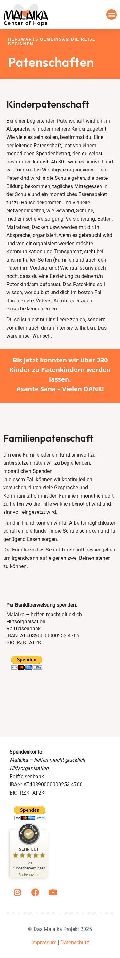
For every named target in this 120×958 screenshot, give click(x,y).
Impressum (44, 942)
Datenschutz (74, 942)
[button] (111, 14)
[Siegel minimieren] (45, 833)
